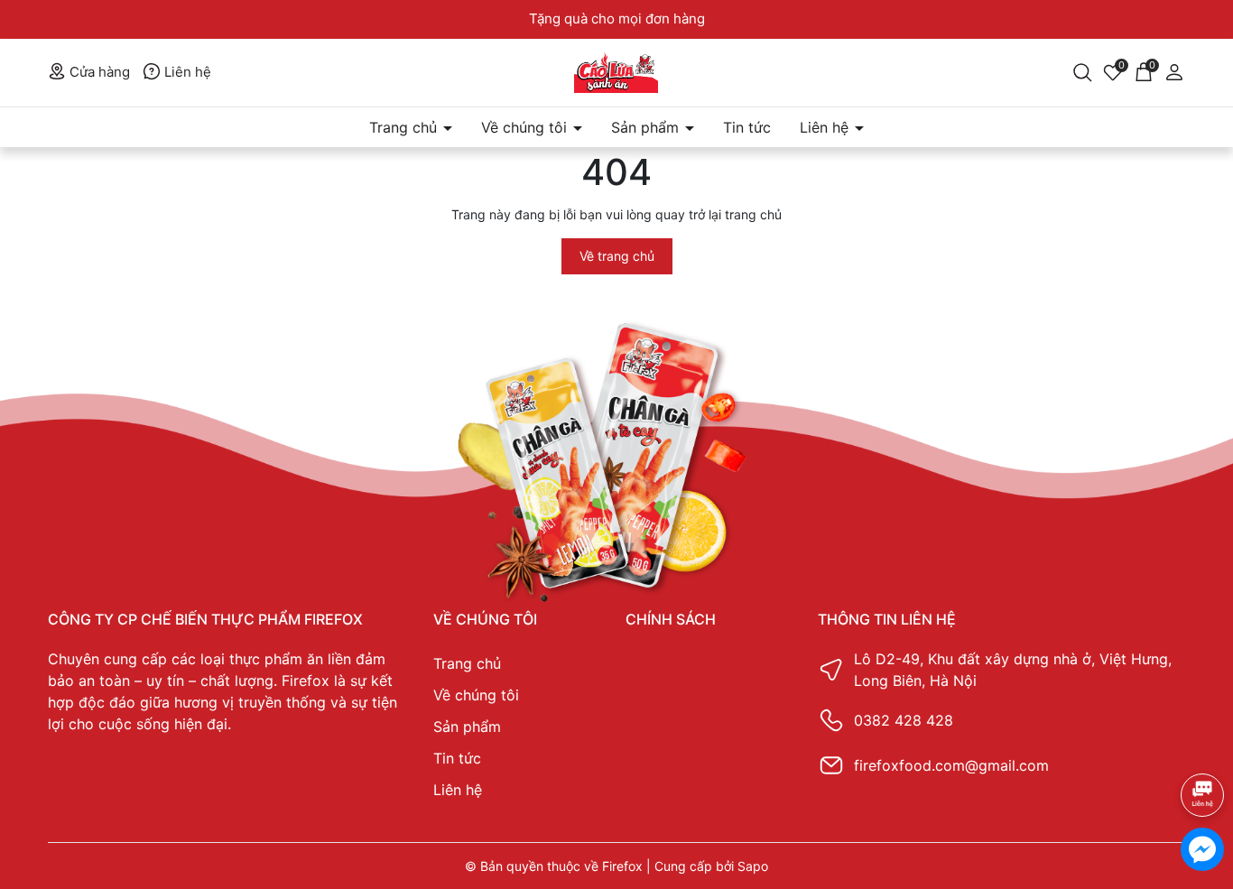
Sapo (752, 866)
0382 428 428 (903, 720)
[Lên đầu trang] (1202, 747)
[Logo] (617, 72)
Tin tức (747, 127)
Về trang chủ (616, 256)
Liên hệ (186, 71)
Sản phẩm (647, 127)
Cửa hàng (98, 71)
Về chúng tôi (526, 127)
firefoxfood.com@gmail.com (951, 765)
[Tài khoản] (1174, 71)
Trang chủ (405, 127)
